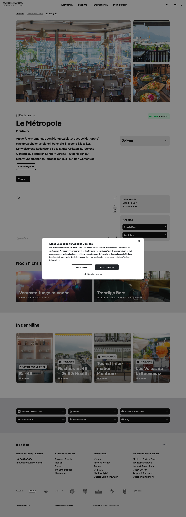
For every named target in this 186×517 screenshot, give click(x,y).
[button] (93, 274)
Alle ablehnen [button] (82, 267)
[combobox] (139, 241)
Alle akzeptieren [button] (107, 267)
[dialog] (93, 258)
